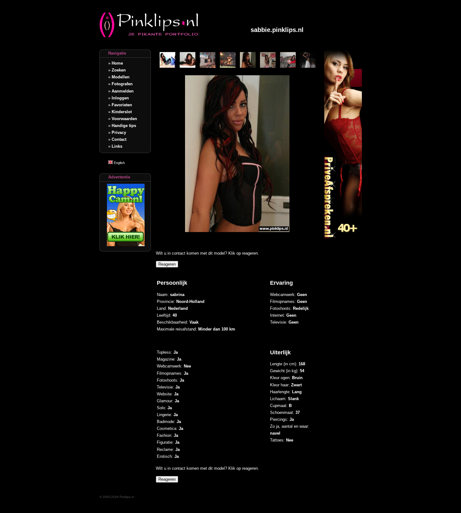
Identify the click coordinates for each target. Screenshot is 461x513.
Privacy (119, 132)
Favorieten (122, 105)
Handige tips (124, 125)
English (119, 163)
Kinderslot (122, 111)
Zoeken (119, 70)
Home (117, 63)
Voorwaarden (124, 118)
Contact (119, 139)
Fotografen (122, 84)
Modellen (121, 77)
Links (117, 146)
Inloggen (120, 98)
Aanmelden (123, 91)
